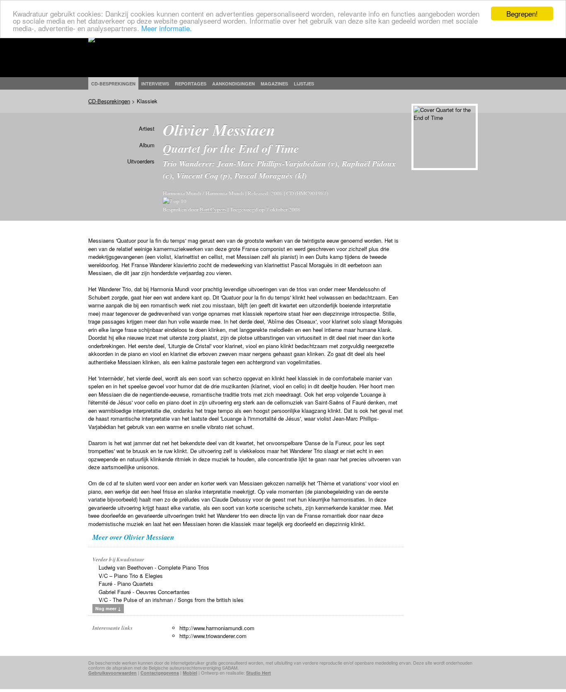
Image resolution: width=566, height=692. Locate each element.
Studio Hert (258, 673)
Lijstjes (304, 83)
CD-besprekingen (113, 83)
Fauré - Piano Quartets (126, 583)
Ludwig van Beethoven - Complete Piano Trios (154, 567)
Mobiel (190, 673)
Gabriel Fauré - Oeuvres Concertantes (144, 592)
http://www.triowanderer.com (213, 636)
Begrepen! (522, 13)
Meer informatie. (166, 28)
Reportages (190, 83)
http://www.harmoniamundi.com (216, 628)
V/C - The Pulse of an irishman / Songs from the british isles (171, 600)
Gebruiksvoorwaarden (112, 673)
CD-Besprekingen (109, 101)
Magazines (274, 83)
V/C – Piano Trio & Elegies (131, 576)
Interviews (155, 83)
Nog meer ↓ (108, 608)
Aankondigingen (233, 83)
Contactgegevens (159, 673)
